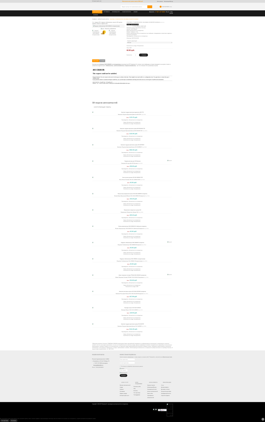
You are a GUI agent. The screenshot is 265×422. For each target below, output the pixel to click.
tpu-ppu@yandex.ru (98, 365)
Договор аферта (165, 387)
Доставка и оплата (165, 389)
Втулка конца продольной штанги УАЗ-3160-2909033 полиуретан (129, 195)
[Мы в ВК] (156, 409)
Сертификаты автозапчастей (150, 396)
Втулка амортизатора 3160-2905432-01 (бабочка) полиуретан (129, 228)
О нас (162, 385)
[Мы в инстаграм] (154, 409)
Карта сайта (150, 393)
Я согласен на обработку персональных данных (132, 366)
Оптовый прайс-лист (96, 1)
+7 (156, 12)
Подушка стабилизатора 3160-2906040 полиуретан (129, 244)
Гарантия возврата (165, 395)
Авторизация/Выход (168, 1)
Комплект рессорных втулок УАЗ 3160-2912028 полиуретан (129, 293)
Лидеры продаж (123, 393)
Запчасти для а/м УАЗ (103, 19)
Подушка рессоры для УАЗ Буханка (129, 163)
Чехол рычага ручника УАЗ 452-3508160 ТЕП (129, 179)
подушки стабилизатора (106, 22)
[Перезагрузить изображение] (123, 372)
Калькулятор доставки (166, 391)
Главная (94, 19)
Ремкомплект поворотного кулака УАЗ (129, 212)
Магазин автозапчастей (125, 385)
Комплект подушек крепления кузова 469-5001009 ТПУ (130, 130)
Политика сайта (137, 386)
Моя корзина (160, 1)
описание (96, 60)
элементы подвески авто (102, 23)
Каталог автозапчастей (152, 391)
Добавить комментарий (141, 26)
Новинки (122, 389)
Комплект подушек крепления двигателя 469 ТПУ (129, 114)
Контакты (136, 390)
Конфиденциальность (166, 393)
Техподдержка (137, 394)
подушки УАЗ (98, 22)
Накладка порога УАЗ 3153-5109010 (129, 309)
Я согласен (13, 420)
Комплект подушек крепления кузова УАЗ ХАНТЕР (129, 326)
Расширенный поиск (152, 389)
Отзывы (102, 60)
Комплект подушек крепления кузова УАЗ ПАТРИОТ (129, 147)
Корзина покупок (151, 385)
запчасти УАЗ (115, 22)
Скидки (121, 387)
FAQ (134, 388)
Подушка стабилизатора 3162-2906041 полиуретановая (129, 261)
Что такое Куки (137, 392)
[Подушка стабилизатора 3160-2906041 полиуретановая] (96, 33)
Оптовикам (122, 391)
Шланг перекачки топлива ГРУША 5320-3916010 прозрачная (129, 277)
